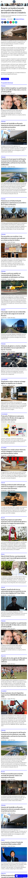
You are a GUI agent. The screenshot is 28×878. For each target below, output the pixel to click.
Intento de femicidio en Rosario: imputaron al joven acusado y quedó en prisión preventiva (13, 125)
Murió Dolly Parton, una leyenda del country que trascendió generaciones (13, 557)
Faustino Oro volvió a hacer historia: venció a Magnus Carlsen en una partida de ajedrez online (13, 451)
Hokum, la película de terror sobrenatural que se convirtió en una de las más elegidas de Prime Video (13, 591)
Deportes (3, 656)
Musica (2, 554)
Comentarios (5, 79)
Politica (3, 840)
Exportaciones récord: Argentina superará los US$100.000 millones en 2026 (13, 695)
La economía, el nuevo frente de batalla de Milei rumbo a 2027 (12, 843)
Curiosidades (4, 379)
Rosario (3, 517)
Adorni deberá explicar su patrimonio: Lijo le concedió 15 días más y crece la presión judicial (14, 90)
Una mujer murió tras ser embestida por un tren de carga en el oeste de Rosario (13, 313)
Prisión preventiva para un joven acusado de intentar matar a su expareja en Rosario (12, 775)
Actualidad (3, 447)
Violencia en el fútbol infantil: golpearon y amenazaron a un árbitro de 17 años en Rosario (13, 202)
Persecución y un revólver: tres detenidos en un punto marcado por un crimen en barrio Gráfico (13, 238)
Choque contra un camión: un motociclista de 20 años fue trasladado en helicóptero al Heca (12, 275)
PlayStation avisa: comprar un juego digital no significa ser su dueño (13, 382)
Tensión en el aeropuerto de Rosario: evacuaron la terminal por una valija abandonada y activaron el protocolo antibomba (13, 161)
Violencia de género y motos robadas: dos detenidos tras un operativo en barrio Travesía (14, 348)
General (3, 482)
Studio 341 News (20, 19)
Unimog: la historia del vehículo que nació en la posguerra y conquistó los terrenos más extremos (13, 486)
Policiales (3, 19)
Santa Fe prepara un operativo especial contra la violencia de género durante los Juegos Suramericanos (14, 521)
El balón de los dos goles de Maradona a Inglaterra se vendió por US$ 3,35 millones (14, 660)
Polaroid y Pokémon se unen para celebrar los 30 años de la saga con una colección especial (12, 418)
